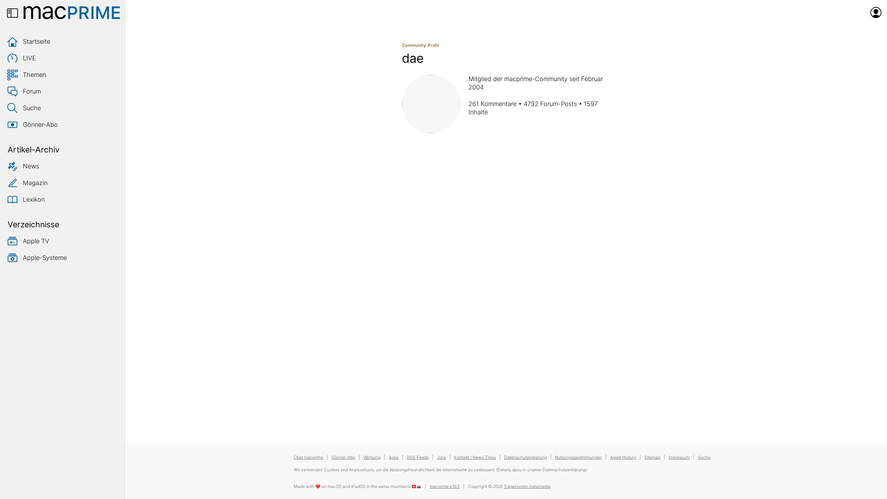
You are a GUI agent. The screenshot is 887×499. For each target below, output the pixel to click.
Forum (32, 91)
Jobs (441, 457)
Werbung (371, 457)
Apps (393, 457)
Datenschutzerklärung (525, 457)
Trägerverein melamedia (527, 486)
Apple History (623, 457)
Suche (32, 108)
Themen (34, 74)
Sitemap (652, 457)
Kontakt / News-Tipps (475, 457)
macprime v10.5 (445, 486)
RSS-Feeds (418, 457)
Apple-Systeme (45, 257)
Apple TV (36, 241)
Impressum (679, 457)
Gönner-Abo (40, 124)
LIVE (29, 58)
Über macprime (308, 457)
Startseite (36, 41)
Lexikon (34, 199)
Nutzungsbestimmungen (578, 457)
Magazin (35, 182)
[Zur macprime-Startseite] (72, 12)
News (31, 166)
